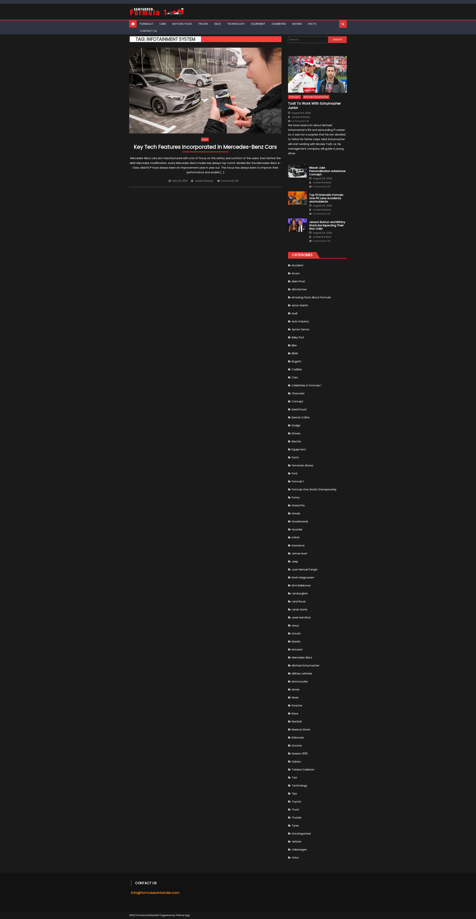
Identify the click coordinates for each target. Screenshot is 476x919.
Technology (236, 24)
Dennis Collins (301, 417)
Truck (295, 809)
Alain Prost (298, 281)
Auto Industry (300, 321)
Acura (295, 273)
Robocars (298, 737)
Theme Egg (183, 915)
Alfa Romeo (299, 289)
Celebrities (279, 24)
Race (217, 24)
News (295, 697)
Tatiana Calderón (303, 769)
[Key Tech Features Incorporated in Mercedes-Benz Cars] (205, 90)
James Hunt (299, 553)
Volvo (295, 857)
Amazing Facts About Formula (311, 297)
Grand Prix (298, 505)
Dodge (296, 425)
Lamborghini (300, 593)
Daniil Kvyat (299, 409)
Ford (294, 473)
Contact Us (148, 31)
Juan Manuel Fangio (305, 569)
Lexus (295, 625)
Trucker (297, 817)
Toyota (296, 801)
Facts (312, 24)
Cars (162, 24)
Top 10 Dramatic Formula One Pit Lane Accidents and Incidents (326, 198)
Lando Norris (299, 609)
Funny (296, 497)
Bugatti (296, 361)
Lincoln (296, 633)
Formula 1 (146, 24)
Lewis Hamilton (301, 617)
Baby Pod (298, 337)
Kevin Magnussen (303, 577)
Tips (294, 793)
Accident (297, 265)
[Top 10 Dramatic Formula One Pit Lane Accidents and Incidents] (297, 198)
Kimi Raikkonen (301, 585)
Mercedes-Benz (302, 657)
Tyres (295, 825)
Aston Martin (300, 305)
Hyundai (297, 529)
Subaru (296, 761)
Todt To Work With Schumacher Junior (314, 105)
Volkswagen (299, 849)
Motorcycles (182, 24)
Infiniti (296, 537)
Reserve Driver (301, 729)
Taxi (294, 777)
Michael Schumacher (316, 96)
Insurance (298, 545)
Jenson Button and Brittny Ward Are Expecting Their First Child (327, 225)
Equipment (258, 24)
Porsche (297, 705)
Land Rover (299, 601)
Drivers (296, 433)
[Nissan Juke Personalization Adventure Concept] (297, 171)
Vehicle (296, 841)
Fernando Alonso (302, 465)
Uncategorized (301, 833)
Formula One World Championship (314, 489)
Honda (296, 513)
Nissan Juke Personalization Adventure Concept (327, 171)
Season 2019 (300, 753)
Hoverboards (300, 521)
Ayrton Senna (300, 329)
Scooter (297, 745)
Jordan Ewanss (204, 181)
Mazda (296, 641)
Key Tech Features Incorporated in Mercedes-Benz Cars (205, 147)
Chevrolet (298, 393)
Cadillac (297, 369)
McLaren (297, 649)
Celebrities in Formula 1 (306, 385)
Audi (294, 313)
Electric (296, 441)
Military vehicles (302, 673)
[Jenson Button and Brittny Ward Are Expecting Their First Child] (297, 225)
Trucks (203, 24)
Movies (297, 24)
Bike (294, 345)
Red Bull (297, 721)
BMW (295, 353)
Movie (295, 689)
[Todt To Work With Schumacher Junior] (317, 74)
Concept (297, 401)
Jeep (295, 561)
